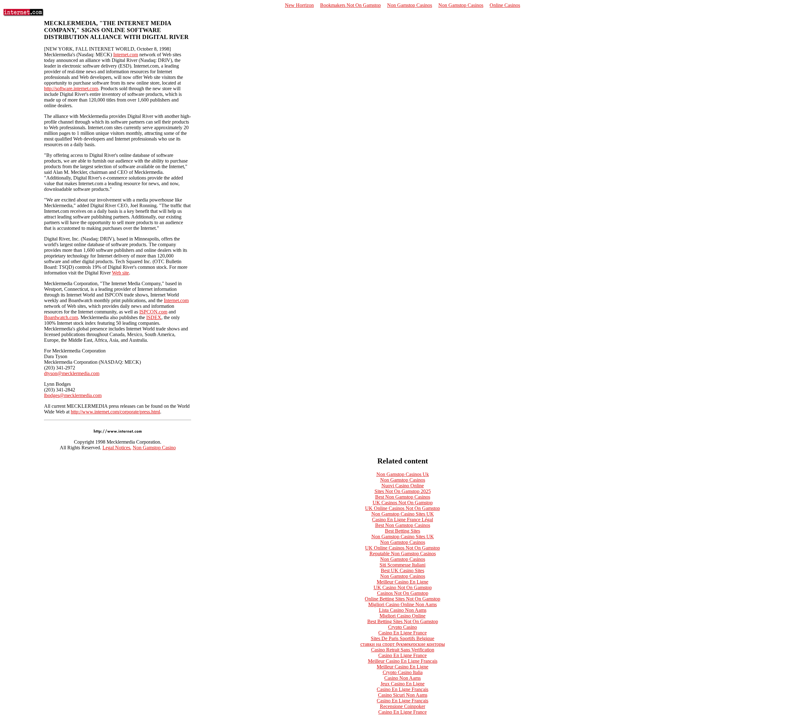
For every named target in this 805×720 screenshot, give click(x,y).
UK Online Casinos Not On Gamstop (402, 508)
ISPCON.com (153, 311)
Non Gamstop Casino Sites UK (402, 514)
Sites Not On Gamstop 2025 (403, 491)
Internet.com (125, 54)
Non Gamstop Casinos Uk (402, 474)
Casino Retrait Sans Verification (402, 649)
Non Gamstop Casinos (409, 5)
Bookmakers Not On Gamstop (350, 5)
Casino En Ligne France (402, 632)
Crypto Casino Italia (403, 672)
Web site (120, 272)
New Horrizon (299, 5)
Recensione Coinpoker (402, 706)
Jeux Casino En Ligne (402, 683)
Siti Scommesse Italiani (402, 565)
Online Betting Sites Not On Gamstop (402, 598)
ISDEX (153, 317)
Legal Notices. (117, 447)
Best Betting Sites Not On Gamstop (402, 621)
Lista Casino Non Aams (402, 610)
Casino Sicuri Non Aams (402, 695)
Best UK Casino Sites (402, 570)
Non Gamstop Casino (154, 447)
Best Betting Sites (402, 531)
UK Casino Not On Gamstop (403, 587)
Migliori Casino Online (402, 615)
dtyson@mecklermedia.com (71, 373)
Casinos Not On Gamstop (402, 593)
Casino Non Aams (402, 678)
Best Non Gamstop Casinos (402, 497)
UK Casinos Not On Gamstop (403, 502)
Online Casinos (505, 5)
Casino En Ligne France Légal (402, 519)
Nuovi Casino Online (402, 485)
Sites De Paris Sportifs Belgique (402, 638)
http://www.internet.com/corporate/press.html (115, 411)
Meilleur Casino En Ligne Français (402, 661)
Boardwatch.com (61, 317)
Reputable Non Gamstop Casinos (402, 553)
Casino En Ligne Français (402, 689)
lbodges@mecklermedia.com (73, 395)
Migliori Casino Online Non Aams (402, 604)
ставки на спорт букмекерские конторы (402, 644)
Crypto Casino (402, 627)
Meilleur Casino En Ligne (402, 581)
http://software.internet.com (71, 88)
